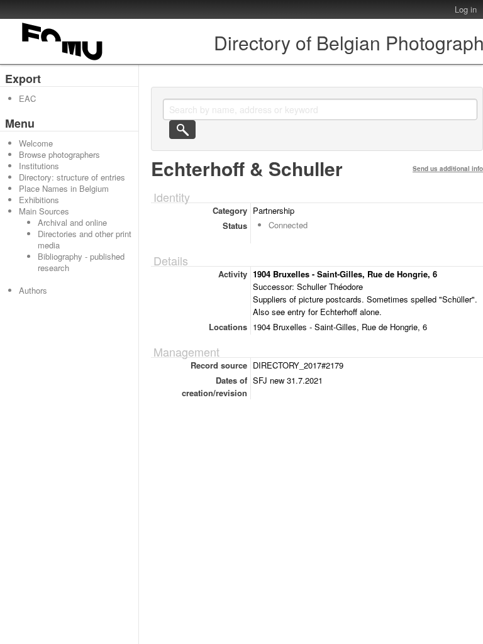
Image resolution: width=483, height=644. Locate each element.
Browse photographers (59, 154)
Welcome (36, 143)
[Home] (63, 60)
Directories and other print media (84, 239)
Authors (33, 290)
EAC (27, 98)
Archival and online (72, 222)
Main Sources (44, 211)
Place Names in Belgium (64, 188)
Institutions (39, 166)
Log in (466, 9)
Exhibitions (39, 200)
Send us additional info (448, 168)
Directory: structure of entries (72, 177)
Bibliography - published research (81, 262)
